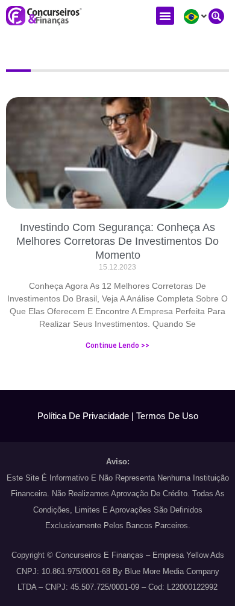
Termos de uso (167, 416)
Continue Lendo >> (117, 345)
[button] (165, 16)
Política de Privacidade (83, 416)
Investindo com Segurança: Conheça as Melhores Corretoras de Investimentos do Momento (117, 241)
